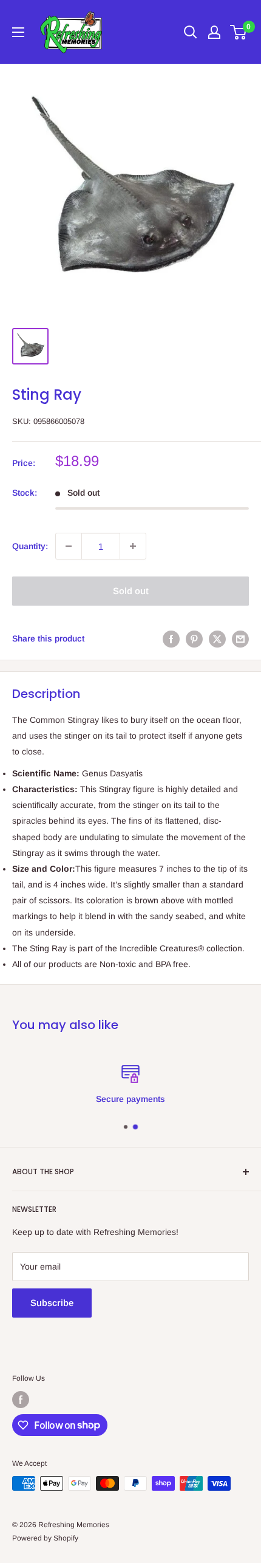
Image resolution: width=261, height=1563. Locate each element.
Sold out (131, 591)
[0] (238, 32)
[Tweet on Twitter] (217, 638)
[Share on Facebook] (171, 638)
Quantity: (30, 546)
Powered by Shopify (45, 1538)
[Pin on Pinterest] (194, 638)
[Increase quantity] (133, 546)
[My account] (214, 32)
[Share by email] (240, 638)
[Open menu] (18, 32)
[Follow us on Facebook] (20, 1399)
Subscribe (51, 1303)
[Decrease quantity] (68, 546)
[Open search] (190, 32)
